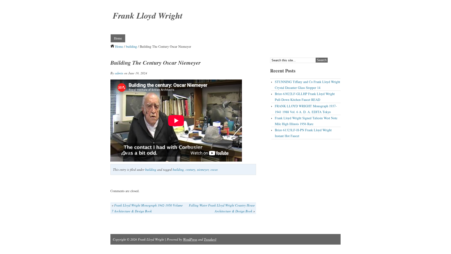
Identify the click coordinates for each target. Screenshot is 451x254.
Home (118, 38)
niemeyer (203, 169)
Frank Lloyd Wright (148, 15)
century (190, 169)
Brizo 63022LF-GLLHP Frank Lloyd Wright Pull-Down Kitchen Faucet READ (305, 96)
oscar (213, 169)
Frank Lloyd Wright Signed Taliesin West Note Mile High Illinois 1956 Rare (306, 121)
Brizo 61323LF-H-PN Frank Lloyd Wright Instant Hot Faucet (303, 133)
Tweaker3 (210, 239)
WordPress (190, 239)
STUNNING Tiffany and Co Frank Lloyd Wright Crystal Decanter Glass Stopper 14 (307, 84)
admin (119, 73)
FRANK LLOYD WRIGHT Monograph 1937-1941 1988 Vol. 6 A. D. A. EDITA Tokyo (306, 109)
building (131, 46)
